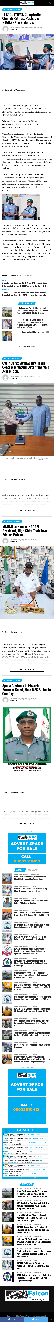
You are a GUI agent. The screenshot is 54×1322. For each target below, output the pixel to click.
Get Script (17, 1177)
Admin (14, 29)
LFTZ (30, 276)
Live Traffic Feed (25, 1130)
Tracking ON (32, 1177)
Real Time (24, 1177)
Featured (22, 276)
